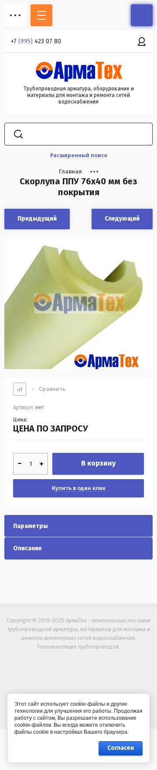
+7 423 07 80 (36, 41)
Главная (70, 171)
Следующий (122, 218)
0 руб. (142, 15)
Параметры (30, 526)
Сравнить (48, 389)
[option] (78, 303)
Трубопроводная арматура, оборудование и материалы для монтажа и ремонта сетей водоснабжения (79, 95)
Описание (27, 548)
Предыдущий (37, 218)
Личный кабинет (142, 41)
